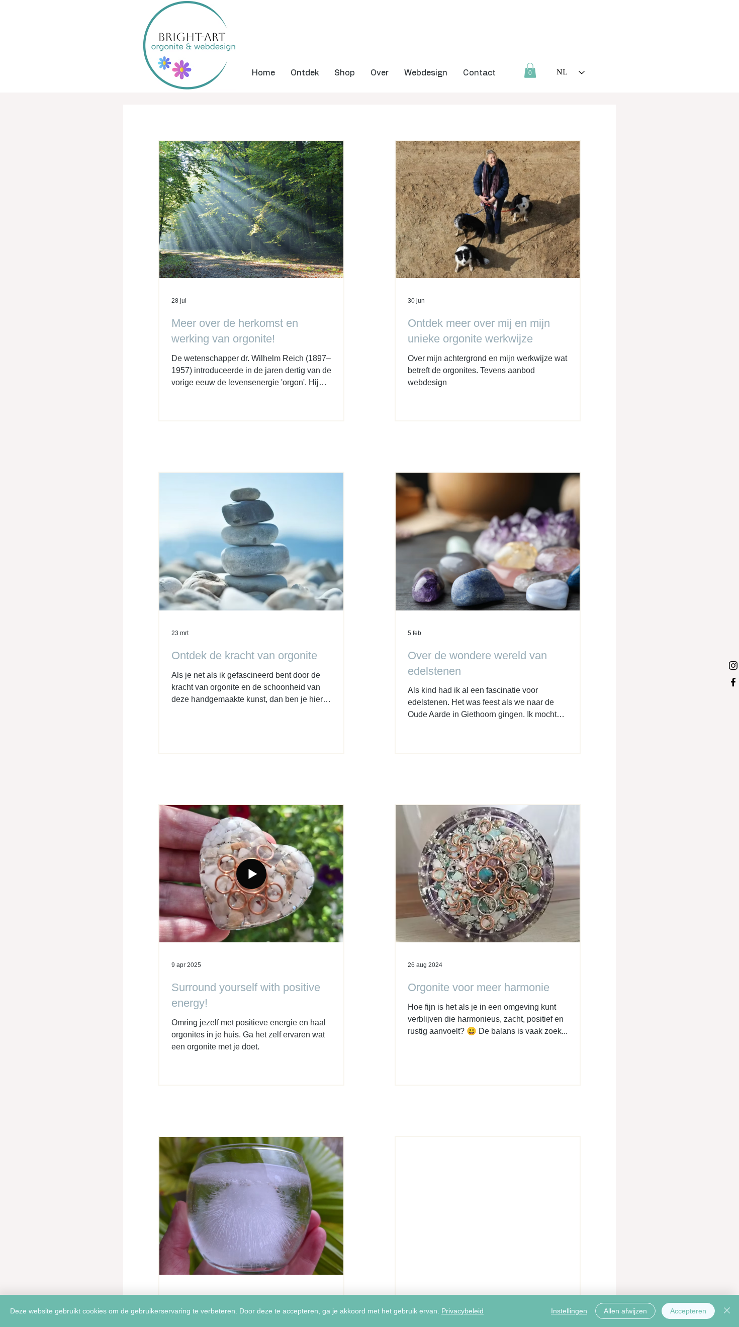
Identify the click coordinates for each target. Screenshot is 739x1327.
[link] (530, 70)
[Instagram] (733, 665)
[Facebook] (733, 682)
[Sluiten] (727, 1311)
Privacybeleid (462, 1311)
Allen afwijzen (625, 1311)
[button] (304, 73)
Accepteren (688, 1311)
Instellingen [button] (569, 1311)
